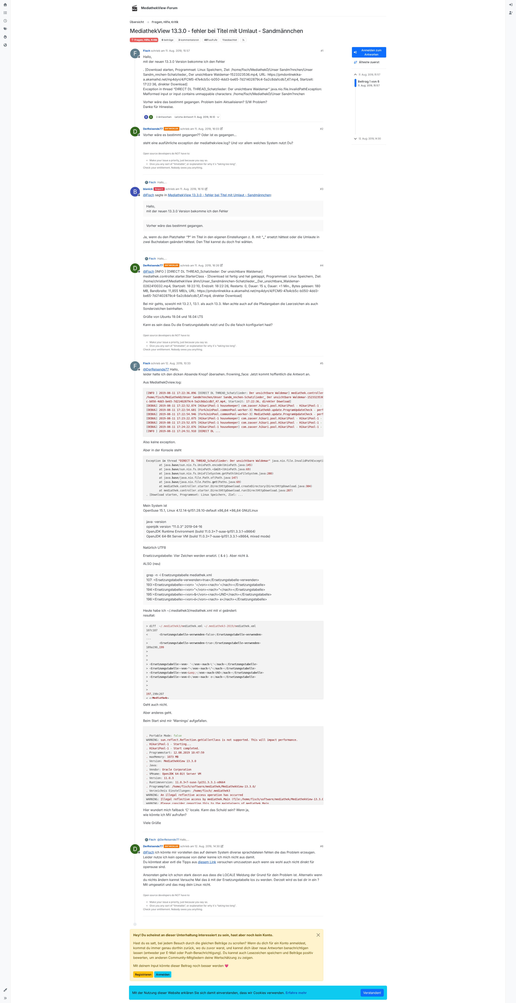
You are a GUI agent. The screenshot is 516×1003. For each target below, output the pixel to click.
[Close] (318, 935)
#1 (322, 50)
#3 (321, 189)
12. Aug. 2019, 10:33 (177, 363)
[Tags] (5, 29)
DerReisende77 (153, 128)
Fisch (146, 50)
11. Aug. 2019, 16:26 (207, 265)
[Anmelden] (510, 5)
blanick (148, 189)
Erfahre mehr (296, 993)
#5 (321, 363)
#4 (321, 265)
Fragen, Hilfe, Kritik (145, 39)
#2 (321, 128)
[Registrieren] (510, 13)
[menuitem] (510, 5)
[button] (5, 990)
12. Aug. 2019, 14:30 (207, 846)
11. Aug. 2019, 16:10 (192, 189)
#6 (321, 846)
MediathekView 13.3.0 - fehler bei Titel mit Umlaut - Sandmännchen (219, 195)
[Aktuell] (5, 21)
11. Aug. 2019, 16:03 (207, 128)
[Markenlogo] (134, 8)
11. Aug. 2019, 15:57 (177, 50)
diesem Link (207, 862)
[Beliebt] (5, 37)
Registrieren (143, 974)
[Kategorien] (5, 13)
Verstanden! (372, 993)
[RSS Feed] (243, 40)
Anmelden (163, 974)
